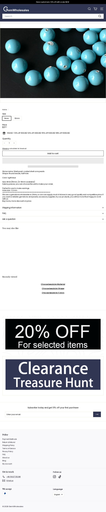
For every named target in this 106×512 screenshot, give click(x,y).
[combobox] (53, 16)
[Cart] (95, 9)
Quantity (6, 139)
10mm (17, 118)
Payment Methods (9, 439)
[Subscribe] (97, 414)
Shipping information (12, 207)
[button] (53, 161)
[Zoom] (101, 98)
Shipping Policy (8, 445)
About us (5, 457)
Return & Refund (8, 442)
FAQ (4, 213)
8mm (6, 118)
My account (7, 464)
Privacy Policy (7, 451)
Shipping (5, 148)
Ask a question (9, 219)
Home (4, 109)
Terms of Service (8, 448)
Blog (4, 460)
